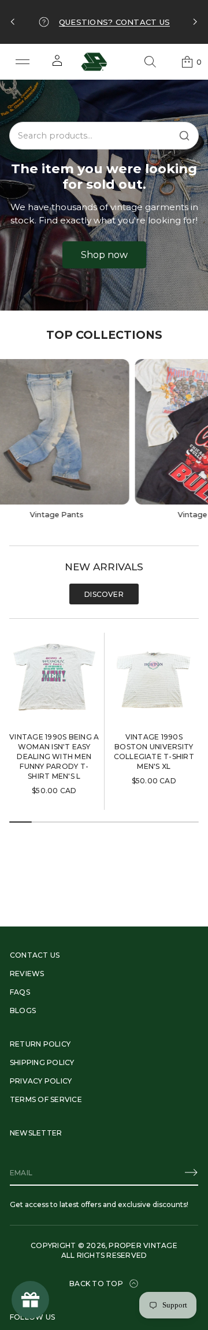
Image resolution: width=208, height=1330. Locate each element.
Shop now (104, 254)
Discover (104, 594)
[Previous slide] (12, 22)
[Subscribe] (191, 1172)
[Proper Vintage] (94, 62)
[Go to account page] (57, 64)
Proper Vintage (143, 1245)
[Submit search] (184, 135)
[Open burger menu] (22, 61)
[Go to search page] (150, 61)
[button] (150, 61)
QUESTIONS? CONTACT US (114, 22)
